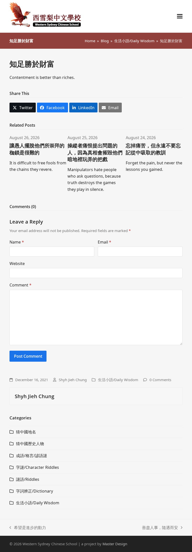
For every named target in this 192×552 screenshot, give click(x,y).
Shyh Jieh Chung (73, 379)
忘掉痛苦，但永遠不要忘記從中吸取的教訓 (153, 149)
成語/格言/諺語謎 (31, 455)
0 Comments (160, 379)
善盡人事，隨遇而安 (160, 528)
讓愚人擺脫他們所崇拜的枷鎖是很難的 (37, 149)
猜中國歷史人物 (30, 443)
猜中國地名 (26, 432)
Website (17, 263)
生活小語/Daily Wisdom (118, 379)
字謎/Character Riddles (37, 467)
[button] (179, 16)
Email (104, 242)
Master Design (114, 543)
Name (17, 242)
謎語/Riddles (27, 479)
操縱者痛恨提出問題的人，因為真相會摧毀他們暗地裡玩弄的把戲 (95, 152)
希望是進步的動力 (28, 528)
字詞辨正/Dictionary (34, 491)
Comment (21, 285)
